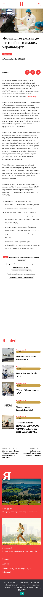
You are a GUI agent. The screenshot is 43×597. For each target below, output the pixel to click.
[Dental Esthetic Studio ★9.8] (8, 372)
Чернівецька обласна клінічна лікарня (21, 277)
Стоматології (21, 350)
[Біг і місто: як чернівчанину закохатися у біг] (21, 531)
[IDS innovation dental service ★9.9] (8, 355)
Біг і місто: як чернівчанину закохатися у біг (19, 551)
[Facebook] (27, 72)
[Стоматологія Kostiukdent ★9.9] (8, 405)
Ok (22, 593)
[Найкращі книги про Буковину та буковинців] (21, 492)
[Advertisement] (21, 305)
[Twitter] (32, 72)
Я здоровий (7, 54)
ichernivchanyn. (32, 96)
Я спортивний (7, 548)
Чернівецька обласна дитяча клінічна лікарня (21, 274)
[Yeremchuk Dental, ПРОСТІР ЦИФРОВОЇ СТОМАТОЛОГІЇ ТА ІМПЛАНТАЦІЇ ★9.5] (8, 422)
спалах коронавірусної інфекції (21, 270)
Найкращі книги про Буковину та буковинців (19, 512)
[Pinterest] (38, 72)
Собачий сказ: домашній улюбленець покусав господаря (32, 453)
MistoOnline (7, 572)
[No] (40, 588)
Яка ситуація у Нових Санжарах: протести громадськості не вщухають (10, 454)
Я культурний (7, 508)
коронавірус (21, 260)
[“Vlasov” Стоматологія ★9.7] (8, 389)
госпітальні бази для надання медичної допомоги (24, 257)
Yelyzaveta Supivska (10, 59)
